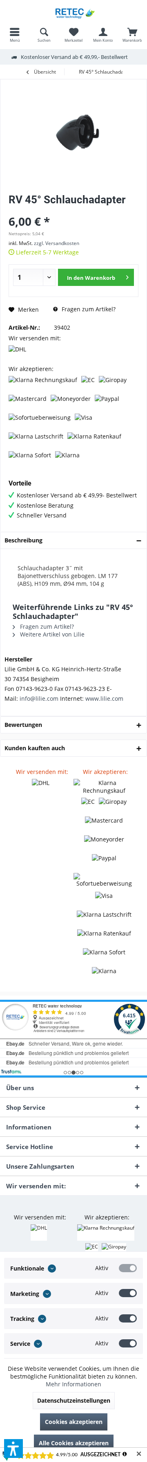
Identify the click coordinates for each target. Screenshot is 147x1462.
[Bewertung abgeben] (73, 210)
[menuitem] (14, 34)
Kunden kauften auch (34, 748)
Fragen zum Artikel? (88, 309)
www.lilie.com (104, 698)
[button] (13, 1448)
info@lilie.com (39, 698)
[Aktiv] (128, 1268)
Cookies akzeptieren (73, 1422)
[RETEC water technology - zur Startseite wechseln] (73, 12)
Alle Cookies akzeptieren (74, 1443)
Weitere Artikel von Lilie (51, 634)
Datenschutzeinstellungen (73, 1400)
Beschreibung (23, 540)
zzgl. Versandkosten (56, 243)
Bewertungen (23, 725)
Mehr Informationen (73, 1384)
